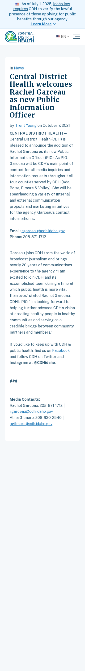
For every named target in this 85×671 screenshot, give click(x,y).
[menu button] (76, 37)
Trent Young (26, 125)
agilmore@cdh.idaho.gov (31, 424)
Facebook (61, 350)
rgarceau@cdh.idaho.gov (43, 231)
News (19, 68)
